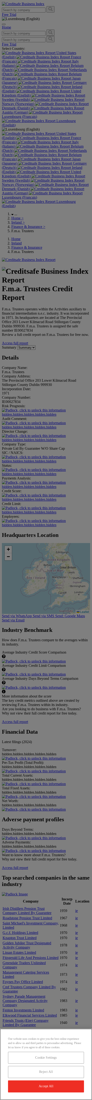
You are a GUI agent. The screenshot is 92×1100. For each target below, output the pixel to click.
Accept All (46, 1086)
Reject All (46, 1072)
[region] (46, 1064)
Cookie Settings (46, 1057)
